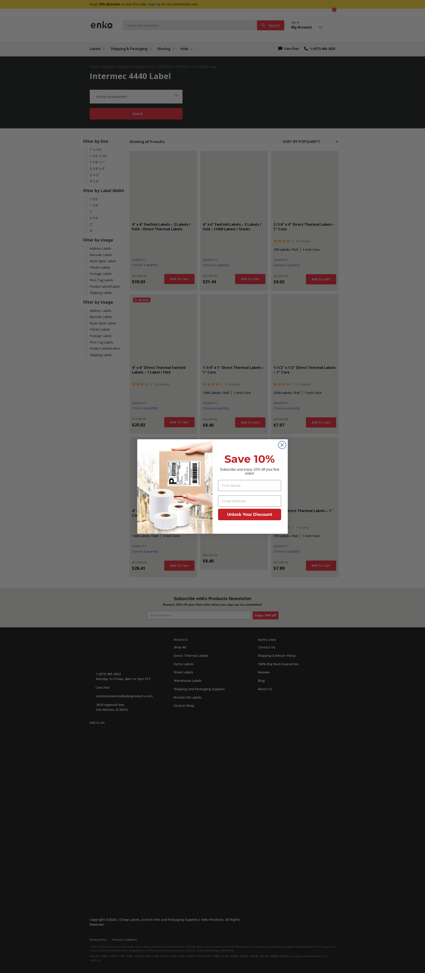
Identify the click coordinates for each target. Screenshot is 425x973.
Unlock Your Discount (249, 514)
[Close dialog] (282, 445)
